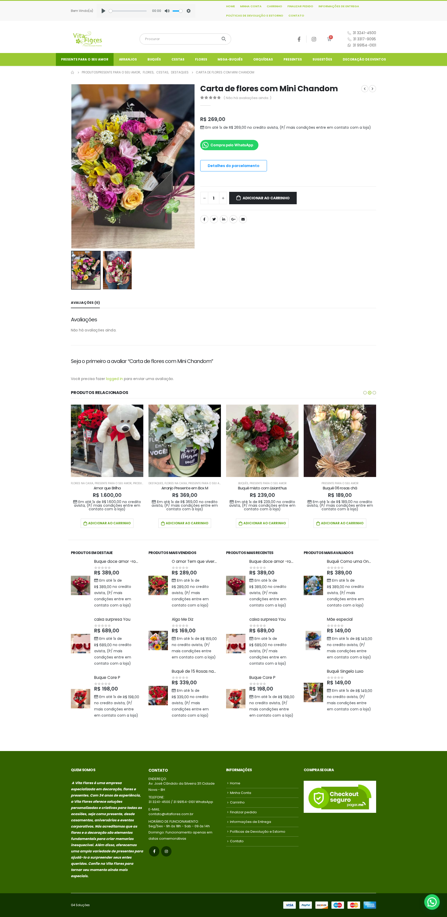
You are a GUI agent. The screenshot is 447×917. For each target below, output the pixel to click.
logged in (114, 378)
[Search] (224, 39)
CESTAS (178, 59)
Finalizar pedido (300, 6)
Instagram (166, 851)
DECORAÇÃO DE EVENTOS (364, 59)
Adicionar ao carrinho (266, 198)
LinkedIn (224, 219)
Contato (296, 15)
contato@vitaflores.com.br (170, 814)
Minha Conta (251, 6)
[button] (365, 393)
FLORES (201, 59)
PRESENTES (293, 59)
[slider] (128, 11)
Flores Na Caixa (82, 483)
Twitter (214, 219)
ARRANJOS (128, 59)
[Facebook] (299, 39)
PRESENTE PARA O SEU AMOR (84, 59)
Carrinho (274, 6)
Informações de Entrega (338, 6)
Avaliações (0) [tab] (85, 302)
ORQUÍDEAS (263, 59)
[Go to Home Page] (72, 72)
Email (243, 219)
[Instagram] (314, 39)
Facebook (204, 219)
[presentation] (72, 166)
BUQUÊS (154, 59)
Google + (233, 219)
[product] (107, 441)
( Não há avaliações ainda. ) (247, 97)
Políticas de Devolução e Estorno (254, 15)
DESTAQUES (155, 483)
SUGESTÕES (322, 59)
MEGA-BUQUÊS (230, 59)
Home (230, 6)
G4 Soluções (80, 905)
